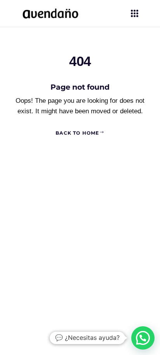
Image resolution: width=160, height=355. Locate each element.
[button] (143, 338)
